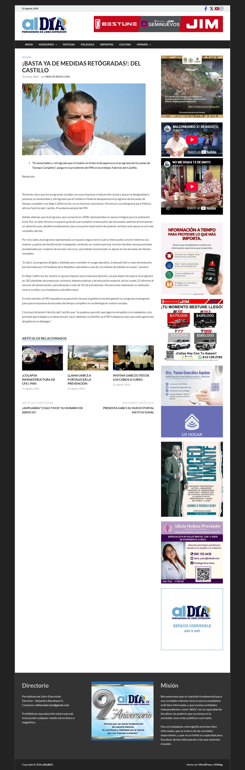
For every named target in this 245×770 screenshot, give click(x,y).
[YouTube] (216, 8)
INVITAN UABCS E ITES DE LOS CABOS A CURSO (131, 377)
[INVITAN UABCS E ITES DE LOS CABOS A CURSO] (133, 359)
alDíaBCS (48, 764)
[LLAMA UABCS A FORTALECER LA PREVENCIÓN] (88, 359)
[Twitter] (211, 8)
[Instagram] (221, 8)
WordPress (205, 764)
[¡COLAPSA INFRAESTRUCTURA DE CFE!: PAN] (42, 359)
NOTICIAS (69, 44)
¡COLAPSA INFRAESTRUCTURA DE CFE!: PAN (38, 379)
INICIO (29, 44)
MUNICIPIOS (46, 44)
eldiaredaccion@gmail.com (52, 705)
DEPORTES (106, 44)
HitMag (218, 764)
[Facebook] (206, 8)
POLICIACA (87, 44)
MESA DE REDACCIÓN (57, 76)
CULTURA (125, 44)
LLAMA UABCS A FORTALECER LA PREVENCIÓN (79, 379)
